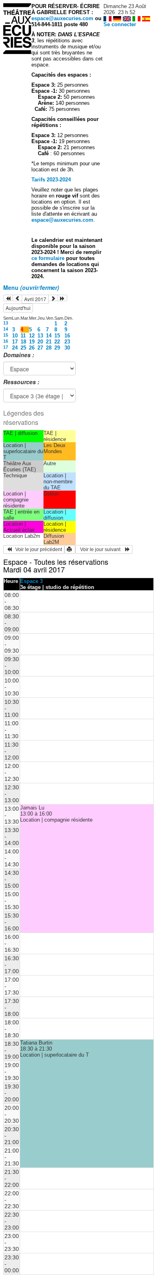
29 (57, 348)
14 (5, 329)
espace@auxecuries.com (62, 18)
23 (67, 342)
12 (32, 336)
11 (23, 336)
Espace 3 (31, 581)
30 (67, 348)
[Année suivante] (62, 298)
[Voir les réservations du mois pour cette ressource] (17, 298)
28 (49, 348)
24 (15, 348)
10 (15, 336)
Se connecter (119, 24)
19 (32, 342)
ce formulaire (48, 258)
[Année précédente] (8, 298)
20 (40, 342)
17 (15, 342)
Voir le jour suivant (101, 549)
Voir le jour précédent (37, 549)
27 (40, 348)
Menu (31, 287)
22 (57, 342)
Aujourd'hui (18, 307)
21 (49, 342)
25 (23, 348)
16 (67, 336)
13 (5, 322)
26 (32, 348)
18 (23, 342)
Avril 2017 (35, 298)
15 (5, 335)
